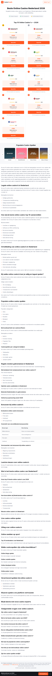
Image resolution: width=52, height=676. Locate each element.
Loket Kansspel (6, 664)
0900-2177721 (15, 664)
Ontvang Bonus (43, 673)
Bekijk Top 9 (47, 2)
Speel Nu (13, 42)
